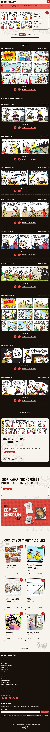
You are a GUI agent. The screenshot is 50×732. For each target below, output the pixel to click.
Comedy (9, 607)
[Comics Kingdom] (8, 655)
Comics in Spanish (5, 667)
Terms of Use (4, 686)
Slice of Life (31, 607)
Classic (30, 573)
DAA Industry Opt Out (5, 680)
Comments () (25, 86)
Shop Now (7, 489)
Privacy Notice (13, 716)
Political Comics (4, 669)
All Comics (3, 671)
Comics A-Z (3, 662)
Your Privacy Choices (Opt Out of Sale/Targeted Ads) (13, 689)
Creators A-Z (4, 663)
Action (8, 574)
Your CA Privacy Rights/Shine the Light (9, 684)
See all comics (24, 648)
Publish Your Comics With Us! (7, 692)
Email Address (5, 709)
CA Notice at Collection (6, 682)
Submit (45, 711)
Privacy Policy (4, 678)
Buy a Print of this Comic (29, 89)
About (2, 675)
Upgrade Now (9, 452)
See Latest (26, 45)
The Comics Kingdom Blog (6, 665)
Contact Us (3, 676)
